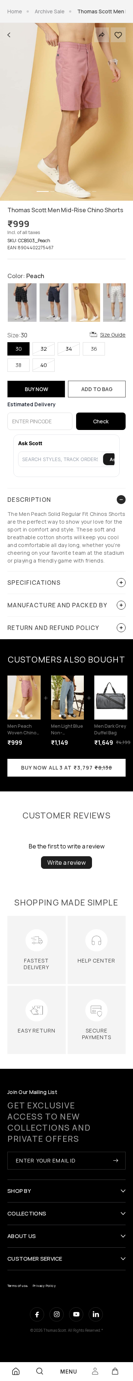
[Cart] (115, 1371)
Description (29, 500)
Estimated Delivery (31, 404)
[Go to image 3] (26, 715)
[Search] (39, 1371)
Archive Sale (50, 11)
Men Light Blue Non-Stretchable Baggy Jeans (67, 736)
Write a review (66, 862)
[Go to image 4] (31, 715)
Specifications (34, 582)
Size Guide (113, 334)
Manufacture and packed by (57, 605)
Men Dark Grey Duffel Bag (110, 729)
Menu (68, 1371)
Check (101, 421)
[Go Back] (8, 35)
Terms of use (17, 1285)
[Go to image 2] (21, 715)
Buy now (36, 389)
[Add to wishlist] (118, 34)
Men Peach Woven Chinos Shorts (23, 733)
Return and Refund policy (53, 628)
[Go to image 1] (17, 715)
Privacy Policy (44, 1285)
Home (14, 11)
